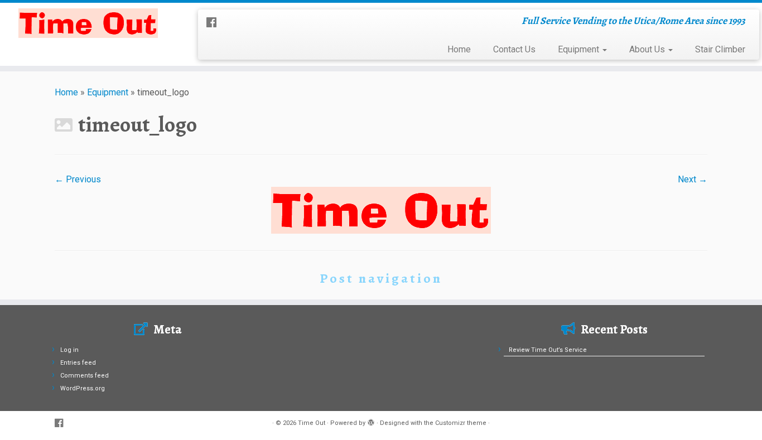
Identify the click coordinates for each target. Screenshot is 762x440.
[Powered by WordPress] (371, 421)
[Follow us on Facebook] (215, 23)
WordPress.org (82, 388)
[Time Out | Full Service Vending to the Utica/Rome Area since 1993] (88, 23)
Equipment (579, 49)
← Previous (78, 179)
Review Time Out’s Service (548, 350)
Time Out (311, 423)
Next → (692, 179)
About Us (648, 49)
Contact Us (514, 49)
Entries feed (78, 362)
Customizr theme (460, 423)
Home (459, 49)
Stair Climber (720, 49)
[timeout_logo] (381, 209)
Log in (69, 350)
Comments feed (84, 375)
